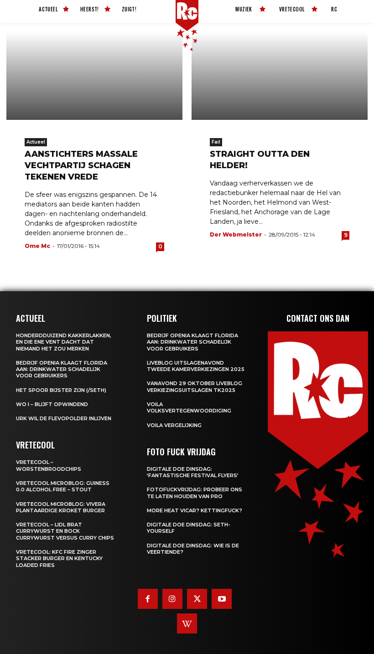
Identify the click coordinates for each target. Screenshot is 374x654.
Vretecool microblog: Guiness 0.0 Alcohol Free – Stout (62, 486)
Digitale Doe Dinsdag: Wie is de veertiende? (193, 548)
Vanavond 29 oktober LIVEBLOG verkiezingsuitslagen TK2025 (194, 386)
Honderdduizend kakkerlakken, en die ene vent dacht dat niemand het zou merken (63, 342)
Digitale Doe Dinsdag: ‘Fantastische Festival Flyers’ (193, 472)
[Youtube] (222, 599)
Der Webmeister (236, 234)
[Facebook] (148, 599)
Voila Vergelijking (174, 425)
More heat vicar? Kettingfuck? (194, 510)
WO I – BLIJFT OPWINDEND (52, 404)
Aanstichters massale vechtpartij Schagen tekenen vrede (81, 165)
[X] (197, 599)
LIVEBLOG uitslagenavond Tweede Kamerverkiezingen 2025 (195, 366)
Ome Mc (37, 245)
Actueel (35, 142)
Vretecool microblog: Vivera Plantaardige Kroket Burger (60, 507)
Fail (216, 142)
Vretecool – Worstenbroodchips (48, 465)
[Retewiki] (187, 623)
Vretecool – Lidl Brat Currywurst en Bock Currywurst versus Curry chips (65, 531)
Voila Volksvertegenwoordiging (189, 407)
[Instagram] (172, 599)
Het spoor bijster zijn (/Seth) (61, 390)
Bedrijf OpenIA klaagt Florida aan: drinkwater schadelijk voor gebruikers (61, 369)
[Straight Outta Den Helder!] (280, 76)
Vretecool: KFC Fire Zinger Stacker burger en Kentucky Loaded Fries (59, 558)
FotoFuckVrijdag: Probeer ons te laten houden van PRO (194, 492)
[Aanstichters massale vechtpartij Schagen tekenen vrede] (94, 76)
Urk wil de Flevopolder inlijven (63, 418)
